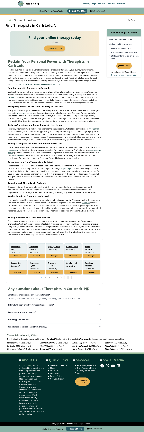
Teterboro (109, 343)
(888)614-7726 (124, 66)
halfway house (17, 155)
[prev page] (37, 277)
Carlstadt (51, 339)
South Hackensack (80, 346)
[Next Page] (70, 277)
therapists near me (24, 113)
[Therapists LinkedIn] (119, 366)
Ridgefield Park (111, 349)
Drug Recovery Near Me (87, 368)
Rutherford (12, 346)
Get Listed (121, 4)
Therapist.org (31, 3)
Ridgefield (109, 346)
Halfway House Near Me (86, 372)
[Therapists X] (108, 366)
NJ (25, 20)
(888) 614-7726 (79, 11)
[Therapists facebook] (102, 366)
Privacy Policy (56, 376)
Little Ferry (77, 343)
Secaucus (44, 349)
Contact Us (111, 4)
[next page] (70, 277)
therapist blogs (65, 168)
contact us (86, 202)
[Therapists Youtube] (113, 366)
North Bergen (78, 349)
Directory (86, 4)
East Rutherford (47, 343)
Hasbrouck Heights (15, 349)
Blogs (94, 4)
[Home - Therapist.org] (10, 20)
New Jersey (84, 339)
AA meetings (94, 129)
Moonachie (12, 343)
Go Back (131, 20)
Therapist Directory (58, 365)
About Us (101, 4)
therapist (11, 97)
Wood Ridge (45, 346)
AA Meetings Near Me (86, 365)
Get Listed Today (57, 379)
